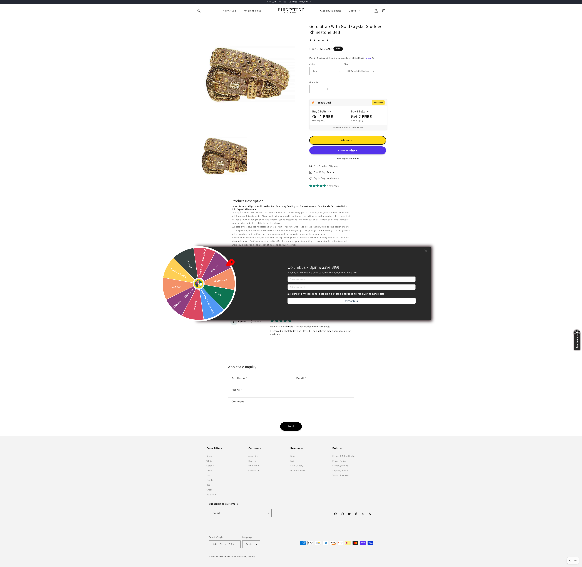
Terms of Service (340, 475)
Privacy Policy (339, 461)
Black (209, 456)
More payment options (347, 158)
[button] (199, 11)
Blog (292, 456)
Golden (210, 465)
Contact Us (253, 470)
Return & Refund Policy (343, 456)
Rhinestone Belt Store (226, 556)
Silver (209, 470)
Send (291, 426)
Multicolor (211, 494)
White (209, 461)
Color (312, 64)
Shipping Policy (340, 470)
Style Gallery (296, 465)
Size (346, 64)
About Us (253, 456)
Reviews (252, 461)
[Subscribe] (267, 513)
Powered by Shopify (246, 556)
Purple (209, 480)
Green (209, 489)
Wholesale (253, 465)
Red (208, 484)
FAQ (292, 461)
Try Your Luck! (351, 301)
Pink (208, 475)
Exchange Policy (340, 465)
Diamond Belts (297, 470)
